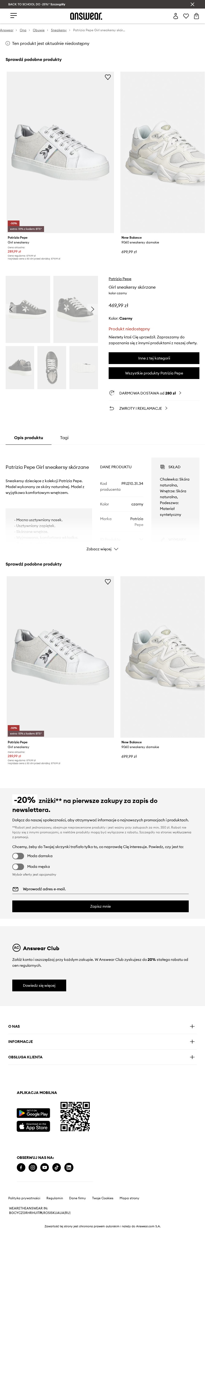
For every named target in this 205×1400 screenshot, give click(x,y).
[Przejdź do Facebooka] (21, 1167)
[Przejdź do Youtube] (44, 1167)
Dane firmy (77, 1198)
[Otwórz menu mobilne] (13, 16)
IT (38, 1213)
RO (45, 1213)
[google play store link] (33, 1113)
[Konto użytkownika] (175, 16)
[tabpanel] (103, 499)
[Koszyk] (196, 16)
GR (25, 1213)
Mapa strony (129, 1198)
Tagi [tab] (64, 437)
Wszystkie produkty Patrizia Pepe (154, 373)
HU (34, 1213)
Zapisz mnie (100, 906)
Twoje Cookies (102, 1198)
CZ (20, 1213)
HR (29, 1213)
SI (49, 1213)
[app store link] (33, 1126)
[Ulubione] (186, 16)
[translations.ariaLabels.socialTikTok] (56, 1168)
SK (53, 1213)
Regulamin (54, 1198)
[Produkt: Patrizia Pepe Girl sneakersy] (60, 152)
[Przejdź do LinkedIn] (68, 1168)
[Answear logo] (86, 16)
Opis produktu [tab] (28, 437)
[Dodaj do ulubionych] (108, 77)
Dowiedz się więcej (39, 985)
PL (41, 1213)
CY (16, 1213)
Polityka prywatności (24, 1198)
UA (57, 1213)
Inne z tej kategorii (154, 358)
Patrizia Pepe (120, 278)
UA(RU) (65, 1213)
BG (11, 1213)
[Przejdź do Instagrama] (33, 1167)
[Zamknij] (192, 4)
